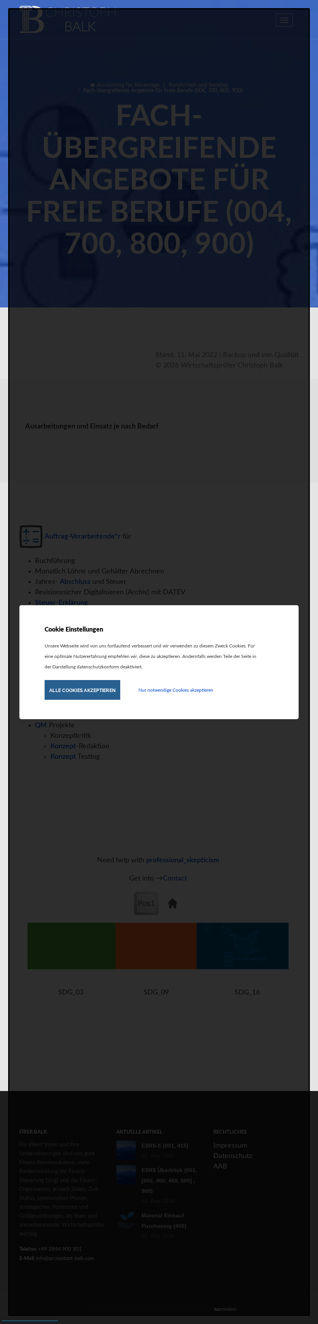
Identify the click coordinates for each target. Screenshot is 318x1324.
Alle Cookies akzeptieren (82, 690)
